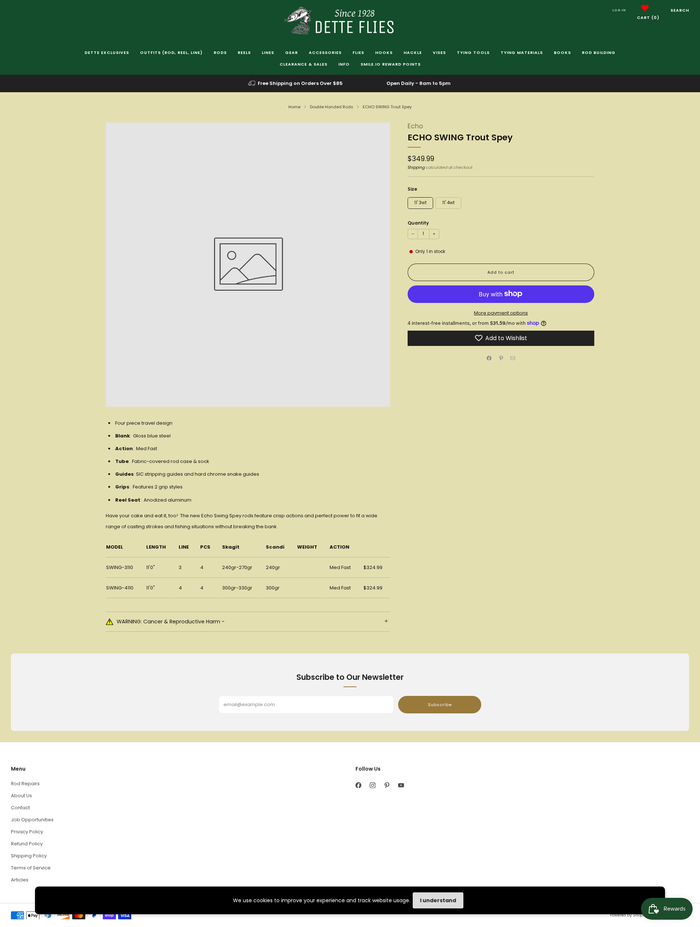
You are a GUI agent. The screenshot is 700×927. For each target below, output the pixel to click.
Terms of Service (31, 867)
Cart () (648, 17)
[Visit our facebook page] (358, 785)
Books (562, 52)
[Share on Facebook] (489, 358)
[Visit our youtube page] (401, 785)
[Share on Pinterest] (501, 358)
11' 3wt (420, 202)
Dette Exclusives (107, 52)
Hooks (384, 52)
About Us (21, 795)
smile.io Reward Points (391, 64)
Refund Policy (27, 843)
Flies (358, 52)
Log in (619, 10)
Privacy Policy (27, 831)
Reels (244, 52)
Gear (291, 52)
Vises (439, 52)
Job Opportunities (32, 819)
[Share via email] (513, 358)
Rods (220, 52)
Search (679, 10)
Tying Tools (473, 52)
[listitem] (296, 83)
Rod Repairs (25, 783)
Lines (268, 52)
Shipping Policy (29, 855)
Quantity (418, 222)
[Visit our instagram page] (372, 785)
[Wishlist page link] (645, 8)
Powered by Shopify (628, 915)
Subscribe (440, 705)
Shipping (416, 167)
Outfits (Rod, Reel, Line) (171, 52)
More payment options (501, 312)
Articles (19, 879)
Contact (20, 807)
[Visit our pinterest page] (387, 785)
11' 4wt (448, 202)
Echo (415, 126)
